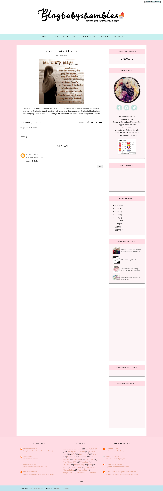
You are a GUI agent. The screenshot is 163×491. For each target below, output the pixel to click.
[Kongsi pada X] (92, 122)
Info (73, 454)
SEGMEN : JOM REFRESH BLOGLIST (130, 278)
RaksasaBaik (32, 155)
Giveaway (80, 473)
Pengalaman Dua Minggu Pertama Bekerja (38, 451)
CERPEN (104, 37)
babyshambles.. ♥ (30, 448)
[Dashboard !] (155, 3)
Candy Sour (27, 456)
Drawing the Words (114, 464)
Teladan (83, 457)
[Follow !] (147, 3)
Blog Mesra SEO (69, 462)
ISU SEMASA (89, 37)
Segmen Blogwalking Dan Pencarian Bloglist (130, 269)
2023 (117, 211)
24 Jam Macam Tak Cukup (115, 451)
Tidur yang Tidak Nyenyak (115, 459)
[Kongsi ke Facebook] (88, 122)
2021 (117, 218)
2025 (117, 205)
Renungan (83, 454)
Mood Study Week (128, 260)
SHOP (76, 37)
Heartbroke (76, 467)
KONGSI (55, 37)
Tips (94, 454)
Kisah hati (84, 462)
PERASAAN (117, 37)
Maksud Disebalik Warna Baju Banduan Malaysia (131, 250)
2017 (117, 230)
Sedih (65, 467)
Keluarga (92, 473)
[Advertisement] (62, 221)
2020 (117, 221)
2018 (117, 227)
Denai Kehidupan (29, 464)
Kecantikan (82, 470)
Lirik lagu (89, 459)
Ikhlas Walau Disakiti (30, 459)
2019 (117, 224)
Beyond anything (30, 472)
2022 (117, 215)
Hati (90, 465)
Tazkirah (77, 459)
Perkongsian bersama (72, 449)
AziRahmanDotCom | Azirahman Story (121, 472)
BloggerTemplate (63, 488)
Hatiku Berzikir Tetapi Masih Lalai (35, 466)
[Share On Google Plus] (100, 122)
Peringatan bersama (76, 451)
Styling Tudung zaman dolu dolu (117, 466)
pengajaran (67, 473)
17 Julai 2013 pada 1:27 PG (34, 157)
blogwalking (79, 465)
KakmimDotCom (112, 448)
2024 (117, 208)
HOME (43, 37)
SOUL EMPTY (31, 128)
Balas (100, 166)
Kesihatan (71, 457)
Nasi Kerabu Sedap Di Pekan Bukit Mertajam (122, 474)
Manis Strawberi (112, 456)
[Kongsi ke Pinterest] (96, 122)
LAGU (66, 37)
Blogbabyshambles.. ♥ (37, 488)
